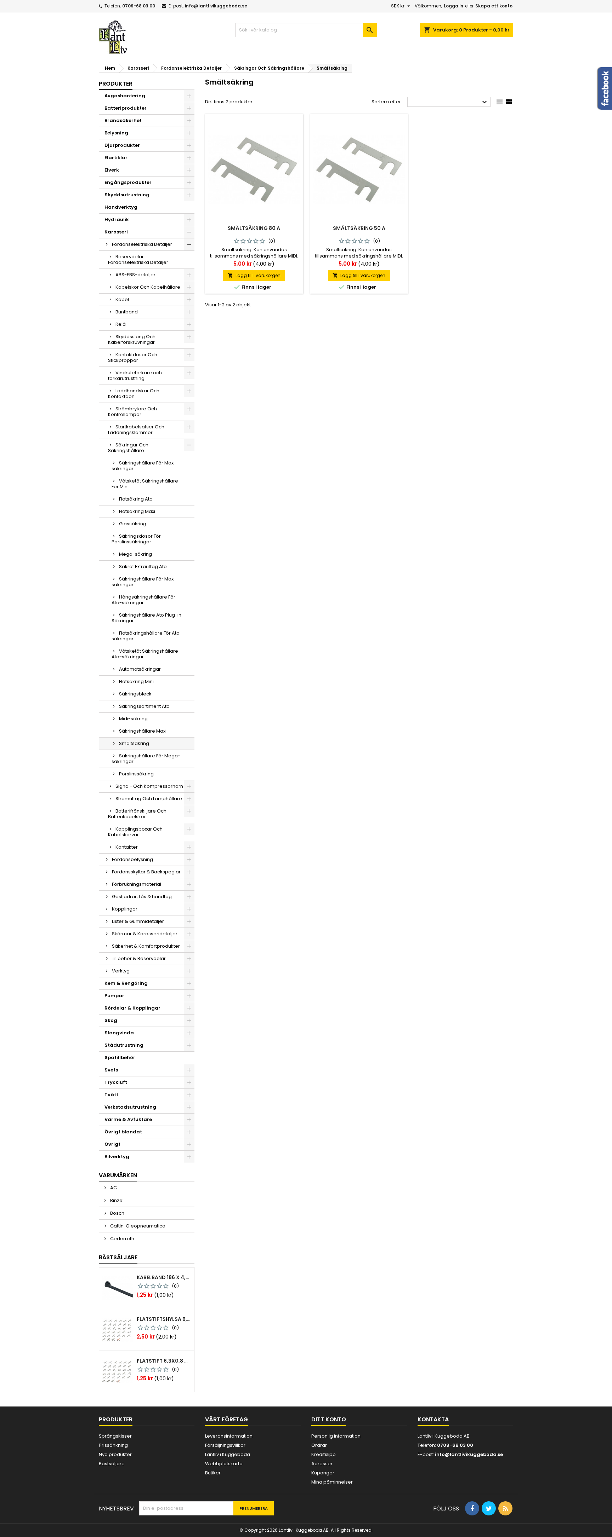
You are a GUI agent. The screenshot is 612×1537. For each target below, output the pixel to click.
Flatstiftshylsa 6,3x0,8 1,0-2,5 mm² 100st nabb (164, 1319)
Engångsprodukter (128, 182)
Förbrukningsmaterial (136, 884)
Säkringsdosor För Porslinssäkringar (136, 539)
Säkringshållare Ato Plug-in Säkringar (146, 618)
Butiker (213, 1472)
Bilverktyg (116, 1156)
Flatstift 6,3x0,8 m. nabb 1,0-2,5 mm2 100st (164, 1361)
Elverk (111, 170)
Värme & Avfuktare (128, 1119)
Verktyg (121, 970)
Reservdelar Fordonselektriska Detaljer (138, 259)
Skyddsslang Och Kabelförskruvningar (131, 339)
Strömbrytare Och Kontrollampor (132, 411)
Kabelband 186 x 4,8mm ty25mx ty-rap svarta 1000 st (164, 1277)
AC (113, 1187)
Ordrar (319, 1445)
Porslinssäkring (136, 773)
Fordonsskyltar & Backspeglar (146, 871)
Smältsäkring (134, 743)
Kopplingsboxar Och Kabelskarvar (135, 832)
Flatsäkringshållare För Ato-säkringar (147, 636)
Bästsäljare (118, 1257)
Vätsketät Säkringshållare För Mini (145, 484)
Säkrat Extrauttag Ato (143, 566)
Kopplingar (124, 909)
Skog (110, 1020)
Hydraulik (116, 219)
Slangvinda (119, 1032)
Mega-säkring (135, 554)
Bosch (116, 1213)
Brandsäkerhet (123, 120)
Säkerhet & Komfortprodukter (146, 946)
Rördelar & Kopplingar (132, 1008)
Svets (111, 1070)
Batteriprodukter (125, 108)
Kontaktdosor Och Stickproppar (132, 357)
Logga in (453, 6)
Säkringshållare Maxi (142, 731)
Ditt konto (328, 1419)
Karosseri (116, 232)
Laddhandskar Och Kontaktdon (133, 393)
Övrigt (112, 1144)
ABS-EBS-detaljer (135, 274)
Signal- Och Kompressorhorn (149, 786)
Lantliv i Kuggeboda (227, 1454)
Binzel (116, 1200)
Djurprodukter (122, 145)
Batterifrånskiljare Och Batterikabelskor (137, 814)
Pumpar (114, 995)
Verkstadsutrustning (130, 1107)
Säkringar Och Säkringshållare (128, 447)
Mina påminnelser (332, 1482)
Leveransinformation (229, 1436)
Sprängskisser (115, 1436)
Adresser (322, 1463)
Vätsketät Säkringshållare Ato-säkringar (145, 654)
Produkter (115, 84)
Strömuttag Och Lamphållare (148, 798)
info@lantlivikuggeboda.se (216, 6)
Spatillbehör (119, 1057)
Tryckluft (115, 1082)
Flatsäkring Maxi (137, 511)
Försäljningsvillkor (225, 1445)
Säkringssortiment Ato (144, 706)
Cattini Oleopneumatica (137, 1226)
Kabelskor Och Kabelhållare (147, 287)
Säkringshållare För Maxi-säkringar (144, 466)
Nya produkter (115, 1454)
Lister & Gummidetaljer (138, 921)
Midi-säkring (133, 718)
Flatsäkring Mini (136, 681)
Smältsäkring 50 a (359, 228)
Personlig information (336, 1436)
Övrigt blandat (123, 1131)
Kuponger (322, 1472)
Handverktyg (120, 207)
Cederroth (121, 1238)
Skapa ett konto (493, 6)
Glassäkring (132, 523)
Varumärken (118, 1175)
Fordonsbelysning (132, 859)
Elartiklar (116, 157)
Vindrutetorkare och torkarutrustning (135, 375)
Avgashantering (124, 95)
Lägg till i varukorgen (254, 275)
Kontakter (126, 847)
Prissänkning (113, 1445)
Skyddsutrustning (126, 194)
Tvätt (111, 1094)
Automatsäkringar (140, 669)
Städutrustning (123, 1045)
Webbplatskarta (224, 1463)
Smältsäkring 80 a (254, 228)
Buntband (126, 311)
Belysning (116, 132)
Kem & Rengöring (126, 983)
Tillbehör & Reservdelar (139, 958)
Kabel (122, 299)
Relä (120, 324)
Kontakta (433, 1419)
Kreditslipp (323, 1454)
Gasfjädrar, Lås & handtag (142, 896)
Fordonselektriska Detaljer (142, 244)
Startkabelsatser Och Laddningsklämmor (136, 429)
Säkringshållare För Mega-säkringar (146, 758)
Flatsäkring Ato (136, 499)
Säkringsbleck (135, 694)
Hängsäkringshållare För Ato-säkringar (143, 600)
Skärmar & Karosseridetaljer (144, 933)
